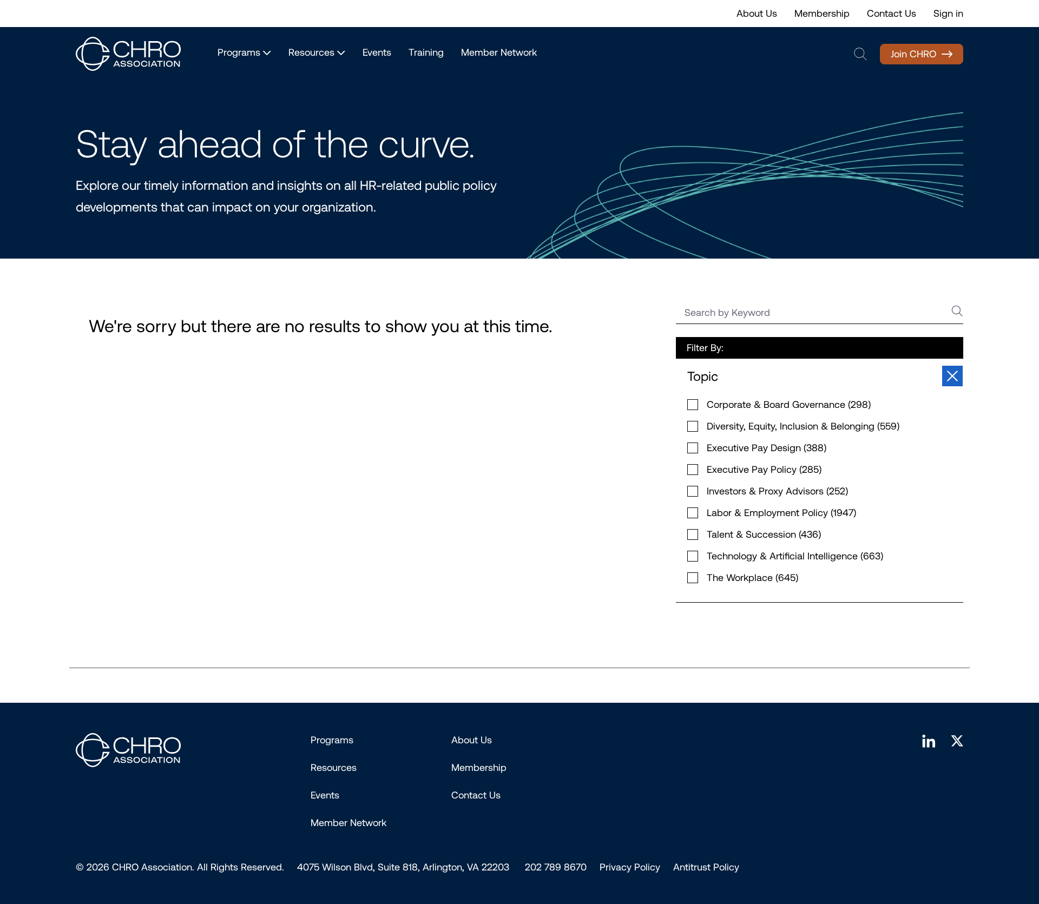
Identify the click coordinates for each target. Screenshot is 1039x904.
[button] (819, 376)
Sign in (948, 13)
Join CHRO (913, 54)
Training (426, 52)
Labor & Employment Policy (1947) (781, 512)
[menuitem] (630, 867)
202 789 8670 (556, 867)
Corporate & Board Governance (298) (789, 404)
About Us (756, 13)
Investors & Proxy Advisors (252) (777, 491)
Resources (334, 767)
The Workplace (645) (752, 577)
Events (377, 52)
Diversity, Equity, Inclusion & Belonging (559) (803, 426)
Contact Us (891, 13)
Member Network (499, 52)
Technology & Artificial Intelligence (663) (795, 556)
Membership (822, 13)
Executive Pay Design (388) (766, 448)
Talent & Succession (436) (764, 534)
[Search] (956, 311)
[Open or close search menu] (860, 54)
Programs (332, 740)
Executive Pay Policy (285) (764, 469)
